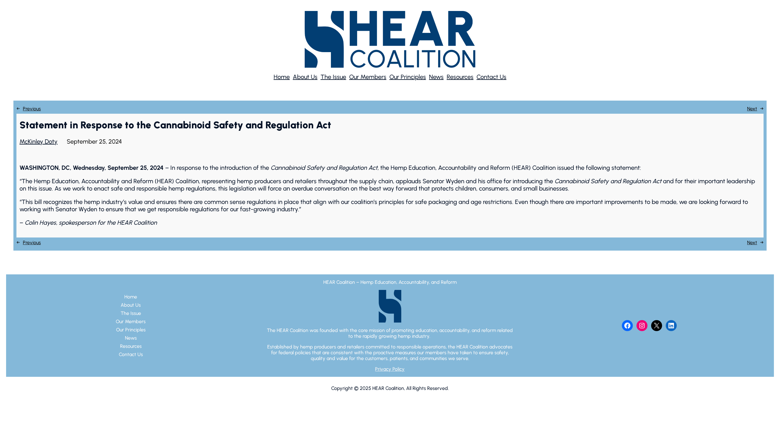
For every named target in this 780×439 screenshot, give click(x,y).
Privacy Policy (390, 369)
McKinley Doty (39, 141)
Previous (32, 109)
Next (752, 109)
